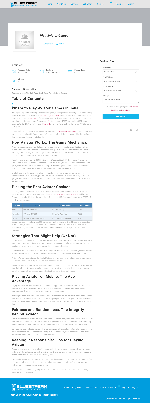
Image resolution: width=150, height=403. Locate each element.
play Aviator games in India (65, 131)
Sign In (131, 4)
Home (49, 4)
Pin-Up (51, 194)
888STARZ (34, 118)
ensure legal (73, 194)
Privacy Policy (125, 110)
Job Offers (87, 4)
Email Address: (108, 77)
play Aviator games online (49, 115)
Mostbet (59, 194)
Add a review (48, 44)
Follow (61, 44)
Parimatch (46, 124)
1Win (48, 121)
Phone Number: (108, 86)
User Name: (107, 67)
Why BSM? (61, 4)
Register (119, 4)
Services (74, 4)
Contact (100, 4)
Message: (106, 96)
